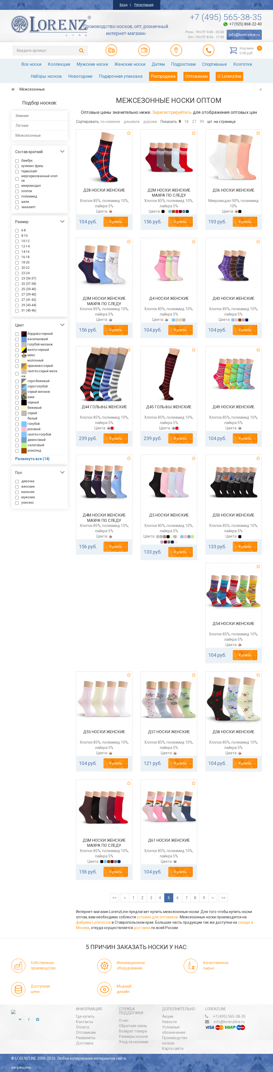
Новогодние (80, 76)
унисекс (27, 502)
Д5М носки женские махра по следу (104, 843)
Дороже (150, 121)
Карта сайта (172, 1048)
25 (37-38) (28, 284)
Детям (158, 64)
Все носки (31, 64)
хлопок (26, 191)
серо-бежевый (38, 381)
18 (186, 121)
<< (114, 898)
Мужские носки (92, 64)
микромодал (31, 186)
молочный (35, 360)
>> (223, 898)
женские (28, 486)
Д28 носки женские (104, 190)
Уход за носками (133, 1042)
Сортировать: (88, 121)
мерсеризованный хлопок (39, 178)
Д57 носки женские (169, 731)
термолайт (29, 171)
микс (31, 355)
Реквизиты (85, 1038)
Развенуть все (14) (32, 459)
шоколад (34, 450)
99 (202, 121)
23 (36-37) (28, 278)
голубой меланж (40, 344)
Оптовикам (196, 76)
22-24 (25, 273)
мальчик (27, 492)
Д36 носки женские (233, 190)
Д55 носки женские (104, 731)
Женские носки (129, 64)
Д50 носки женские (233, 515)
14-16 (25, 252)
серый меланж (38, 392)
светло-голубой (39, 434)
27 (194, 121)
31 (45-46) (28, 310)
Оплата (82, 1027)
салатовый (35, 445)
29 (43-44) (28, 305)
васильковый (37, 339)
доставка (142, 928)
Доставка (84, 1043)
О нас (124, 1020)
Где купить (85, 1016)
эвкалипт (28, 207)
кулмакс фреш (32, 166)
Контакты (84, 1022)
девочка (27, 481)
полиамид (29, 196)
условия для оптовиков (157, 917)
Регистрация (144, 5)
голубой (33, 424)
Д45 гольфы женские (168, 407)
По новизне (110, 121)
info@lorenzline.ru (244, 35)
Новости (169, 1022)
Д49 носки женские (233, 407)
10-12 (25, 241)
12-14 (25, 246)
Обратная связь (133, 1026)
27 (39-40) (28, 294)
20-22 (25, 268)
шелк (25, 202)
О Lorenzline (229, 76)
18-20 (25, 262)
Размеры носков (133, 1036)
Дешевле (132, 121)
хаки (30, 397)
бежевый (34, 408)
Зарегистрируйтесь (172, 112)
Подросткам (183, 64)
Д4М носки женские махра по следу (104, 518)
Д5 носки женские (169, 515)
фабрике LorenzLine (93, 922)
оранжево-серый (40, 366)
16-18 (25, 257)
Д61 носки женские (169, 840)
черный (33, 402)
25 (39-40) (28, 289)
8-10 (24, 236)
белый (32, 418)
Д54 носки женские (233, 623)
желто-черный (38, 350)
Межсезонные (28, 135)
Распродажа (163, 76)
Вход (123, 5)
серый (32, 413)
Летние (22, 125)
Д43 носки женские (233, 298)
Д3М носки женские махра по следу (104, 301)
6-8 (23, 230)
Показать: (169, 121)
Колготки (242, 64)
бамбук (27, 160)
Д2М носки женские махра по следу (168, 193)
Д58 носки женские (233, 731)
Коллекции (59, 64)
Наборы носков (46, 76)
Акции (167, 1016)
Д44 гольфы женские (104, 407)
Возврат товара (133, 1031)
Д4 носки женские (169, 298)
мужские (28, 497)
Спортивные (214, 64)
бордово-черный (40, 334)
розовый (34, 429)
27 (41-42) (28, 300)
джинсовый (36, 440)
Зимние (22, 116)
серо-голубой (37, 386)
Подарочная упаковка (120, 76)
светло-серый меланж (39, 373)
